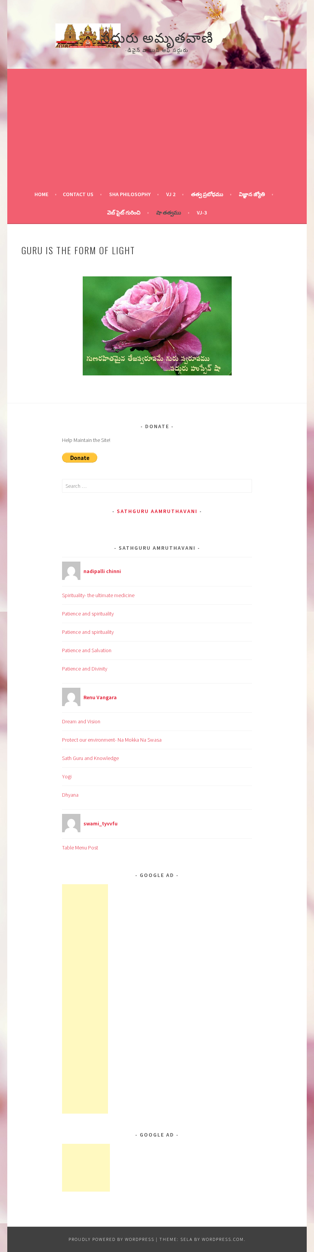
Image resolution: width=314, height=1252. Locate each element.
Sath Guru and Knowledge (90, 758)
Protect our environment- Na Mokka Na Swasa (112, 739)
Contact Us (78, 194)
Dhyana (70, 794)
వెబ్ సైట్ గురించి (124, 212)
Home (41, 194)
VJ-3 (202, 212)
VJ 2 (170, 194)
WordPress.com (223, 1239)
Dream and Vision (81, 721)
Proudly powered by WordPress (111, 1239)
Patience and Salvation (86, 650)
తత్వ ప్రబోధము (207, 194)
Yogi (67, 776)
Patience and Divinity (84, 668)
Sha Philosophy (129, 194)
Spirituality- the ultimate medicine (98, 595)
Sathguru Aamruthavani (157, 511)
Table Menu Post (80, 847)
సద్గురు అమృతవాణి (157, 36)
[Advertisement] (157, 127)
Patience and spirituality (88, 613)
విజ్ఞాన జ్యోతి (252, 194)
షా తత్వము (168, 212)
